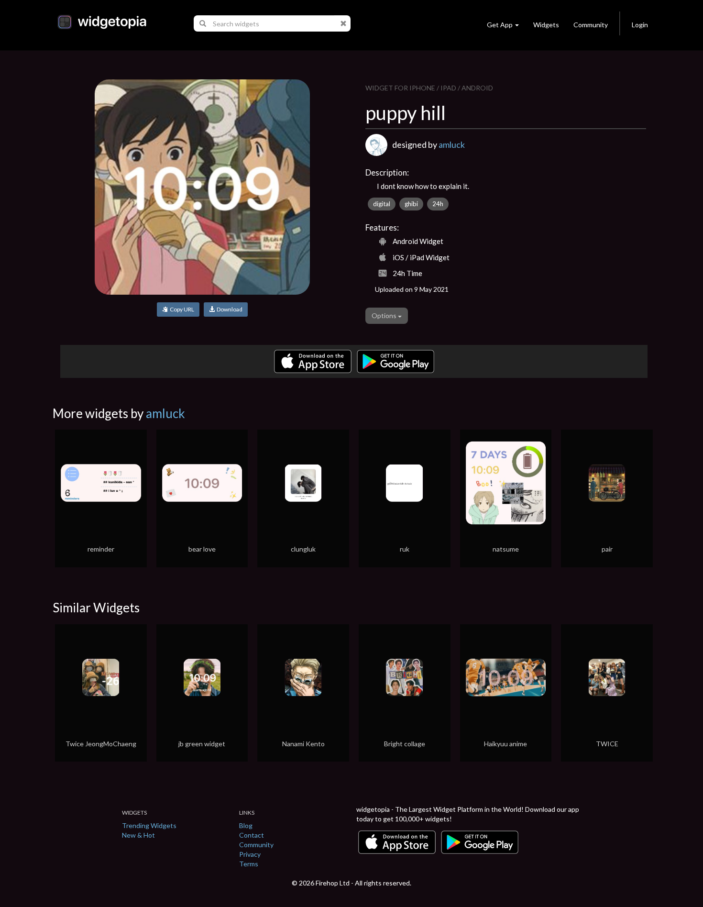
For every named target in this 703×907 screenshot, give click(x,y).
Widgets (546, 25)
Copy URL (181, 309)
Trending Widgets (149, 825)
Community (590, 25)
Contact (251, 835)
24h (437, 204)
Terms (248, 864)
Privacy (250, 854)
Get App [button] (500, 25)
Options (385, 315)
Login (640, 25)
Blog (246, 825)
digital (381, 204)
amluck (452, 144)
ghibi (411, 204)
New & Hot (138, 835)
